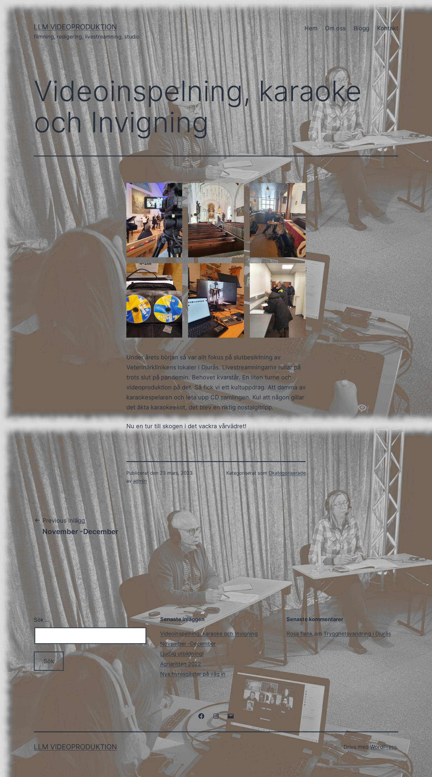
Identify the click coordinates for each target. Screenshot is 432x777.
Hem (310, 28)
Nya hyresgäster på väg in (192, 674)
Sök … (41, 620)
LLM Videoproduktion (75, 27)
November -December (188, 644)
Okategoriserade (287, 473)
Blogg (361, 28)
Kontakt (387, 28)
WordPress (383, 747)
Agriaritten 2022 (180, 664)
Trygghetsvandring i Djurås (357, 634)
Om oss (335, 28)
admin (140, 481)
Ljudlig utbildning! (182, 654)
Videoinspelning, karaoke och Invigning (209, 634)
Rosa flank (300, 634)
